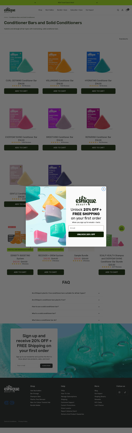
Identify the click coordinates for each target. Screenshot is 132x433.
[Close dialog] (103, 189)
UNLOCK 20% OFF (86, 234)
